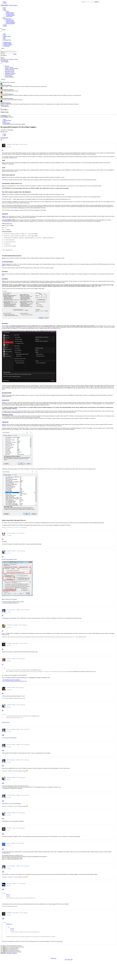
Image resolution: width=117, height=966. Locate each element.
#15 (3, 818)
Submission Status (10, 12)
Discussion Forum (7, 18)
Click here (11, 59)
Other (4, 121)
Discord (5, 26)
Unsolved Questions (10, 23)
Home (4, 7)
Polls (4, 37)
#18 (3, 871)
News (4, 8)
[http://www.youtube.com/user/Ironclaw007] (58, 681)
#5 (2, 631)
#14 (3, 801)
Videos (4, 10)
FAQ (4, 17)
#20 (3, 918)
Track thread (3, 137)
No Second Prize (8, 75)
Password (3, 52)
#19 (3, 889)
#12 (3, 765)
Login (4, 1)
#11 (3, 750)
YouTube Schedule (7, 43)
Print (7, 137)
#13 (3, 783)
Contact (5, 24)
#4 (2, 615)
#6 (2, 649)
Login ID (3, 51)
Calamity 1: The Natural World (11, 68)
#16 (3, 834)
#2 (2, 539)
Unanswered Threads (10, 22)
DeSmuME (4, 220)
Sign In (2, 58)
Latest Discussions (10, 21)
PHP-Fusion (53, 958)
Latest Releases (9, 16)
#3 (2, 556)
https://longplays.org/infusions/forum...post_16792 (15, 412)
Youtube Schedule (10, 13)
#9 (2, 710)
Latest (4, 135)
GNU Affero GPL (69, 959)
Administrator (9, 953)
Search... (97, 1)
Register (5, 2)
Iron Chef (7, 66)
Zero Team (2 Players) (9, 70)
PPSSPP (4, 395)
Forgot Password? (4, 60)
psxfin (5, 602)
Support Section (6, 122)
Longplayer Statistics (10, 15)
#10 (3, 735)
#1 (2, 150)
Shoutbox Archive (4, 105)
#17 (3, 849)
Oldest (4, 134)
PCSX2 (3, 325)
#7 (2, 664)
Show (15, 54)
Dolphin (3, 402)
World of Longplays (13, 5)
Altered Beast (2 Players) (10, 73)
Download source (8, 223)
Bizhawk (4, 162)
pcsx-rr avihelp (9, 559)
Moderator (14, 953)
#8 (2, 693)
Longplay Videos (7, 36)
